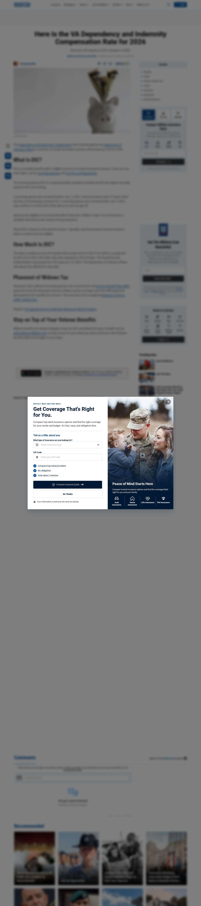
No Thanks (68, 494)
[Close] (168, 401)
